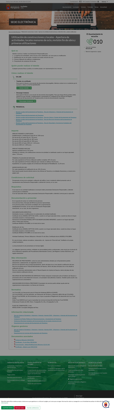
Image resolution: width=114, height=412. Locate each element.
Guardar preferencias (33, 408)
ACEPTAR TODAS (8, 408)
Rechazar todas (19, 408)
